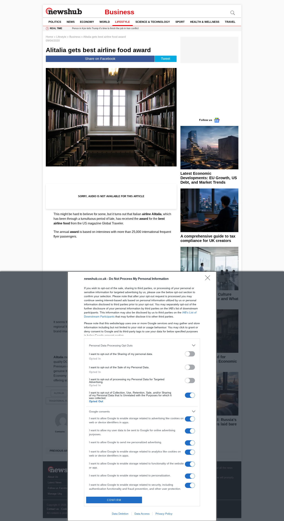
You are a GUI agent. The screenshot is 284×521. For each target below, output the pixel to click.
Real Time (56, 28)
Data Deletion (120, 513)
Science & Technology (152, 21)
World (104, 21)
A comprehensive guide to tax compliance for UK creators (207, 238)
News (71, 21)
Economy (87, 21)
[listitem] (142, 345)
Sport (180, 21)
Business (119, 12)
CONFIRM (114, 500)
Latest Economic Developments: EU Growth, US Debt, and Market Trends (208, 177)
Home (49, 36)
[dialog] (142, 396)
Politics (54, 21)
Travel (230, 21)
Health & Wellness (204, 21)
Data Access (142, 513)
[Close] (209, 279)
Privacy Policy (164, 513)
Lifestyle (122, 21)
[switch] (190, 353)
